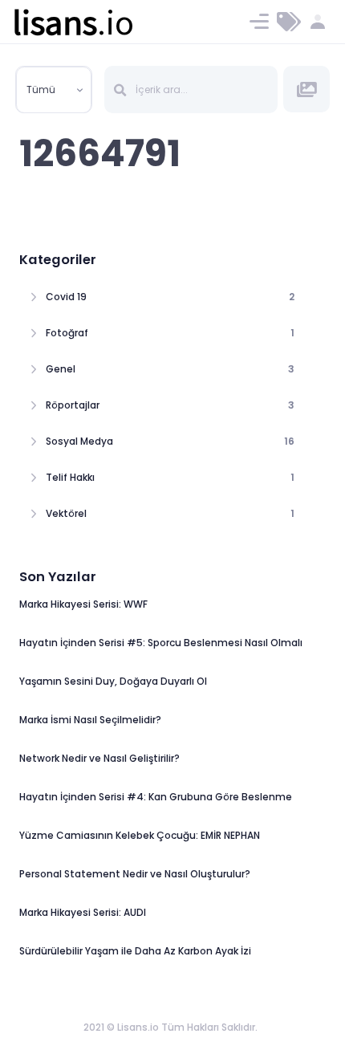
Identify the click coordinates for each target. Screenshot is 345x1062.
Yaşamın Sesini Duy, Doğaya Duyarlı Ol (113, 681)
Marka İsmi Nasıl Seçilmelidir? (90, 719)
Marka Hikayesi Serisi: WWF (83, 604)
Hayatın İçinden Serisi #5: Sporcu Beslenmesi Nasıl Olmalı (160, 642)
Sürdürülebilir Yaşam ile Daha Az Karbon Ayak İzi (135, 951)
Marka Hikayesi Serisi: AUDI (82, 912)
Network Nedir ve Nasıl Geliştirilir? (99, 758)
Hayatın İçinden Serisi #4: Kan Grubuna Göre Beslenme (155, 797)
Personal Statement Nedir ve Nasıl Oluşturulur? (134, 874)
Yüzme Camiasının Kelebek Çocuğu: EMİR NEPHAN (139, 835)
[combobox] (53, 90)
